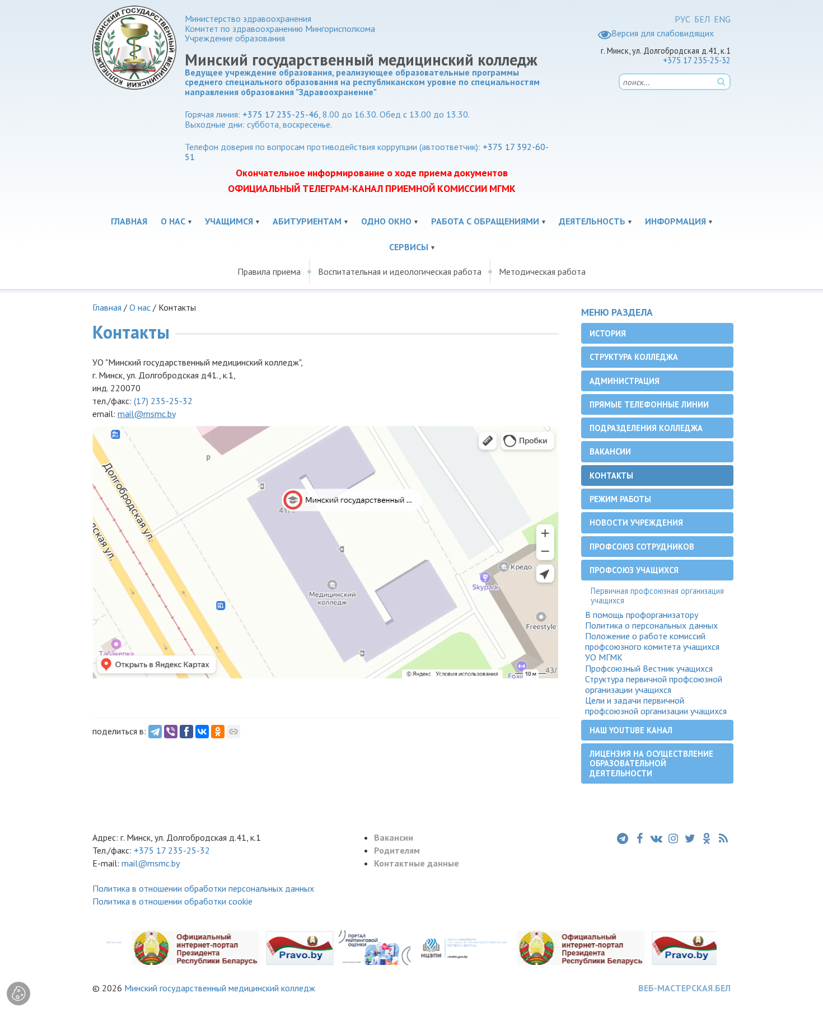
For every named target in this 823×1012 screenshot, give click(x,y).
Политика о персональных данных (651, 625)
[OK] (218, 731)
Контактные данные (416, 863)
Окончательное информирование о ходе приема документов (372, 172)
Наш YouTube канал (631, 730)
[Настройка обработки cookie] (18, 993)
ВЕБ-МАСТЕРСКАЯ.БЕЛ (684, 988)
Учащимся (229, 221)
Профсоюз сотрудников (642, 546)
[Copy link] (233, 731)
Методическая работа (542, 271)
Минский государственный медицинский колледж (219, 988)
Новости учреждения (636, 522)
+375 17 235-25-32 (697, 60)
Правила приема (269, 271)
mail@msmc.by (150, 863)
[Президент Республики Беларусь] (181, 947)
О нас (173, 221)
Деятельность (592, 221)
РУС (682, 19)
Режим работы (620, 499)
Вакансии (610, 451)
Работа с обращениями (485, 221)
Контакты (611, 475)
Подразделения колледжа (646, 428)
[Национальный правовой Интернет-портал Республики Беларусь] (285, 947)
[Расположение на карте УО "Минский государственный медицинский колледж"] (325, 551)
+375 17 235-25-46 (280, 114)
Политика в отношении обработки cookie (172, 901)
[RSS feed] (723, 838)
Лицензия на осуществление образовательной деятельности (651, 763)
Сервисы (408, 246)
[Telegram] (155, 731)
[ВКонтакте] (202, 731)
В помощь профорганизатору (641, 615)
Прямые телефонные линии (649, 404)
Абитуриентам (307, 221)
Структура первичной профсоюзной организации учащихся (653, 684)
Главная (129, 221)
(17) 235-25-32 (163, 400)
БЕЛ (702, 19)
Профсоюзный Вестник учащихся (649, 668)
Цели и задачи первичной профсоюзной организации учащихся (656, 705)
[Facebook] (186, 731)
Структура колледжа (634, 357)
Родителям (397, 850)
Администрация (625, 381)
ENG (722, 19)
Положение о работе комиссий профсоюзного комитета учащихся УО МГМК (652, 647)
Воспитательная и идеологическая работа (399, 271)
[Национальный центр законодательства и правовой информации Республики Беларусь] (449, 947)
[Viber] (170, 731)
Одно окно (386, 221)
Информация (675, 221)
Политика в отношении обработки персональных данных (203, 888)
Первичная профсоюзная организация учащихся (657, 595)
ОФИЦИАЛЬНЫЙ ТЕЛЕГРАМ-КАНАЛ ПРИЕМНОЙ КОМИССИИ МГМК (372, 188)
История (608, 333)
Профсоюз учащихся (634, 570)
